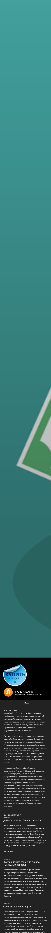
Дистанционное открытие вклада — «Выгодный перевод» (23, 863)
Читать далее (9, 851)
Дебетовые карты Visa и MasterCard (23, 820)
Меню (26, 703)
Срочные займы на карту (17, 906)
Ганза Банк (24, 692)
